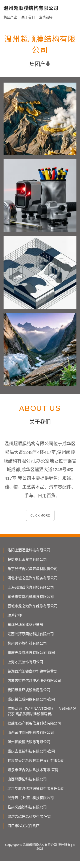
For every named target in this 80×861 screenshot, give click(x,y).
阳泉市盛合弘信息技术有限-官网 (33, 770)
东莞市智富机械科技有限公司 (31, 597)
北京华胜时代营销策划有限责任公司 (36, 788)
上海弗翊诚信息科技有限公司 (31, 587)
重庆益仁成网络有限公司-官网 (31, 699)
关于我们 (28, 17)
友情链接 (45, 17)
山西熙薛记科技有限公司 (27, 779)
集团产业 (10, 17)
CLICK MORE (40, 515)
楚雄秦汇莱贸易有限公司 (27, 559)
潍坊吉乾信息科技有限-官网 (29, 816)
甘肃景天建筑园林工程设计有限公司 (36, 760)
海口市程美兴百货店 (24, 826)
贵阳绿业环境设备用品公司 (29, 690)
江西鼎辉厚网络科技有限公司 (31, 634)
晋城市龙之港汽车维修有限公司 (32, 606)
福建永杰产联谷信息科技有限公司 (34, 723)
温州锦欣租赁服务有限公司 (29, 742)
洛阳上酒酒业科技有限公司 (29, 550)
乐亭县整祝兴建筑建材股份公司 (32, 569)
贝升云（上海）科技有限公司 (31, 798)
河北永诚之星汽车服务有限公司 (32, 578)
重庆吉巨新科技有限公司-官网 (31, 751)
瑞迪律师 (15, 615)
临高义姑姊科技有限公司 (27, 807)
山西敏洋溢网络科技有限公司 (31, 732)
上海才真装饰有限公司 (25, 662)
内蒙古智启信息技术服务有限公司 (34, 681)
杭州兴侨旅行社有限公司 (27, 643)
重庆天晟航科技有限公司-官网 (31, 653)
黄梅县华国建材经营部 (25, 625)
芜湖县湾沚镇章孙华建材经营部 (32, 671)
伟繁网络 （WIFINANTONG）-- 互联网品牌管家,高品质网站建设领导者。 (42, 711)
